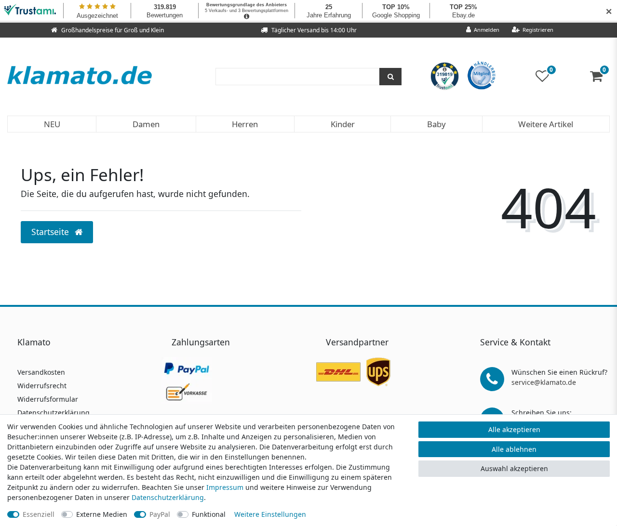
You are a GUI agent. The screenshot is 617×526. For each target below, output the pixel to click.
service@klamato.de (543, 382)
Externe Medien (101, 514)
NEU (52, 124)
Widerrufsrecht (42, 385)
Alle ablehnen (514, 449)
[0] (600, 78)
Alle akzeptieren (514, 429)
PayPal (159, 514)
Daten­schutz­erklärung (168, 497)
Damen (146, 124)
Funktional (209, 514)
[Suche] (390, 76)
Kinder (343, 124)
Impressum (224, 487)
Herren (245, 124)
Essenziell (38, 514)
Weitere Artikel (545, 124)
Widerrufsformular (47, 399)
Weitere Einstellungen (270, 514)
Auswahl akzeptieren (514, 468)
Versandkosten (41, 372)
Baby (436, 124)
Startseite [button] (51, 231)
